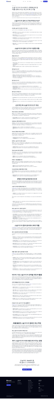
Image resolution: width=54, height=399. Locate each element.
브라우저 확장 (30, 381)
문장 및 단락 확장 (30, 387)
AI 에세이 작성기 (30, 388)
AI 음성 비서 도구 (14, 304)
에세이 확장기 (30, 386)
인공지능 (32, 12)
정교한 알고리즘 (28, 14)
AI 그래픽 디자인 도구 (15, 210)
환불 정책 (40, 391)
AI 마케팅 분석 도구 (15, 227)
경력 (39, 384)
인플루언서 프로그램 (41, 385)
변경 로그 (40, 381)
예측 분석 (32, 14)
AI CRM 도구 (14, 253)
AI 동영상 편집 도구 (15, 188)
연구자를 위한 (19, 382)
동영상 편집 (28, 58)
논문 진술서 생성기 (30, 382)
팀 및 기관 (19, 381)
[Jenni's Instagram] (41, 396)
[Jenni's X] (45, 396)
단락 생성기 (29, 390)
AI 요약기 (29, 389)
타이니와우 (29, 391)
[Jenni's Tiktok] (44, 396)
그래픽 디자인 (25, 58)
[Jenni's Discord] (47, 396)
